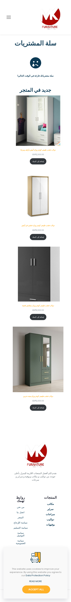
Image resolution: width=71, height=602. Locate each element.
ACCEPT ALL (36, 589)
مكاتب (50, 504)
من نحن (20, 507)
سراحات (50, 514)
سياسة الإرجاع (20, 522)
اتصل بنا (20, 512)
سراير (50, 509)
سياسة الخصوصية (21, 542)
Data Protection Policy (38, 575)
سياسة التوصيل (20, 534)
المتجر (21, 517)
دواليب (50, 519)
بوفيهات (50, 524)
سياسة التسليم (21, 527)
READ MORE (35, 581)
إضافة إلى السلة (38, 161)
